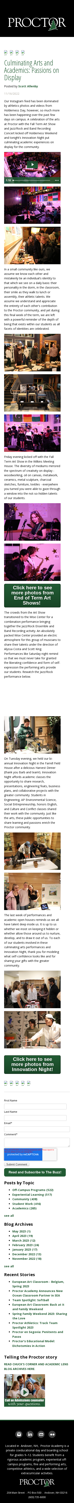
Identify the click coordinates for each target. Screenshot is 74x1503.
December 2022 (26, 1254)
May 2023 (21, 1231)
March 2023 (23, 1240)
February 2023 (25, 1245)
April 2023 (22, 1236)
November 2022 (27, 1259)
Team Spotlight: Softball (30, 1300)
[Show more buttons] (57, 180)
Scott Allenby (28, 86)
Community (24, 1199)
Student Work (26, 1204)
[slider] (32, 180)
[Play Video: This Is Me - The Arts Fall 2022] (32, 164)
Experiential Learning (32, 1195)
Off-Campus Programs (32, 1190)
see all (9, 1216)
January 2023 (24, 1249)
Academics (24, 1208)
